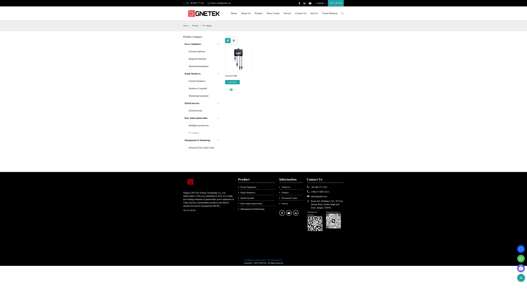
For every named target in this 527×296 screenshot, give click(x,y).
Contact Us (300, 13)
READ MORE (189, 210)
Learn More (232, 82)
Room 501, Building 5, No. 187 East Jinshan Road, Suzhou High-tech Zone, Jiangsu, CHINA (327, 204)
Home (234, 13)
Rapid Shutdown (248, 192)
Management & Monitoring (252, 209)
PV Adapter (207, 26)
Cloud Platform (329, 13)
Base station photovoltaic (251, 203)
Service (287, 13)
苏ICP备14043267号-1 (275, 260)
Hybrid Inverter (247, 198)
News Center (273, 13)
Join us (314, 13)
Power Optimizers (248, 187)
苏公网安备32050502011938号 (255, 260)
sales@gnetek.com (224, 3)
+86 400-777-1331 (197, 3)
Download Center (289, 198)
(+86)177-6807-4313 (320, 192)
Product (259, 13)
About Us (246, 13)
